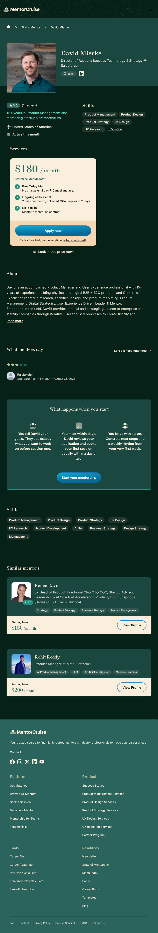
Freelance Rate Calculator (27, 881)
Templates (89, 897)
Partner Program (93, 835)
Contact (15, 752)
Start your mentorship (79, 477)
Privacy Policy (42, 923)
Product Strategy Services (100, 810)
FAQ (12, 923)
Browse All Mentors (23, 793)
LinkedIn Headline (22, 889)
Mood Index (90, 873)
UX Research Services (97, 826)
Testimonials (18, 826)
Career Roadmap (21, 864)
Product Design (132, 114)
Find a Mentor (30, 27)
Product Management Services (103, 793)
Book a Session (20, 802)
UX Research (94, 129)
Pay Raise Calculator (23, 873)
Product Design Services (99, 802)
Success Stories (93, 785)
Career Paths (91, 889)
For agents (98, 923)
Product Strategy (97, 122)
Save (70, 73)
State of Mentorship (95, 864)
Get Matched (19, 785)
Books (86, 881)
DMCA (83, 923)
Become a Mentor (22, 810)
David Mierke (60, 27)
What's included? (75, 240)
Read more (15, 321)
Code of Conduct (65, 923)
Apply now (53, 231)
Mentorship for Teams (25, 818)
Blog (85, 905)
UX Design (122, 122)
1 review (29, 105)
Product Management (100, 114)
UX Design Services (95, 818)
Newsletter (89, 856)
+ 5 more (115, 129)
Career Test (18, 856)
